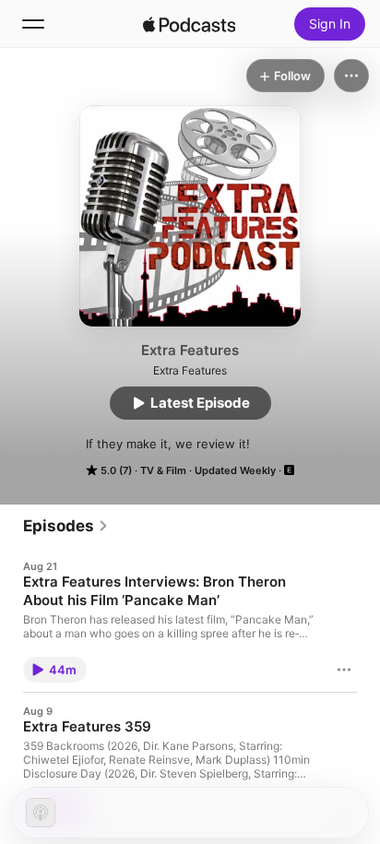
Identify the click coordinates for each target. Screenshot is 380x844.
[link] (66, 526)
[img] (189, 24)
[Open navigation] (33, 24)
